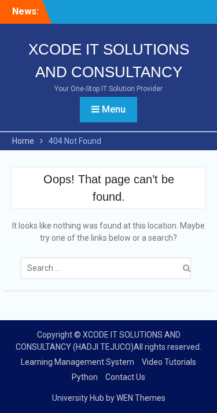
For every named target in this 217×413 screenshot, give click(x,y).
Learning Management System (77, 362)
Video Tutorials (169, 362)
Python (85, 377)
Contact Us (125, 377)
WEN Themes (140, 398)
